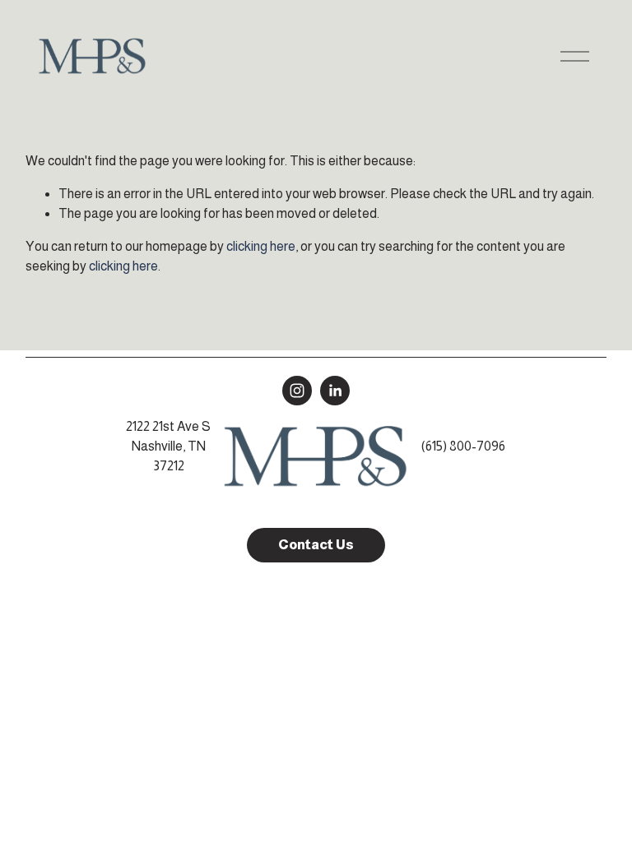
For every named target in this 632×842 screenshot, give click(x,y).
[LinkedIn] (335, 390)
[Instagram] (297, 390)
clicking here (260, 246)
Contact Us (316, 545)
